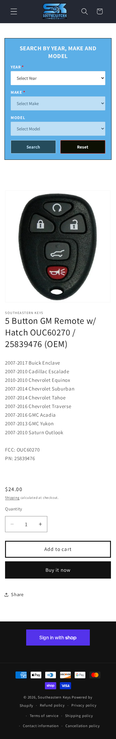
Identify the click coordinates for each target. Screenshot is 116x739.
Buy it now (58, 569)
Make (16, 92)
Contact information (41, 725)
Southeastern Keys (54, 697)
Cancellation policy (82, 725)
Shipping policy (79, 715)
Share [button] (17, 594)
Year (16, 67)
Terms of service (44, 715)
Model (18, 117)
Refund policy (52, 705)
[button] (13, 11)
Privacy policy (83, 705)
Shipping (12, 497)
